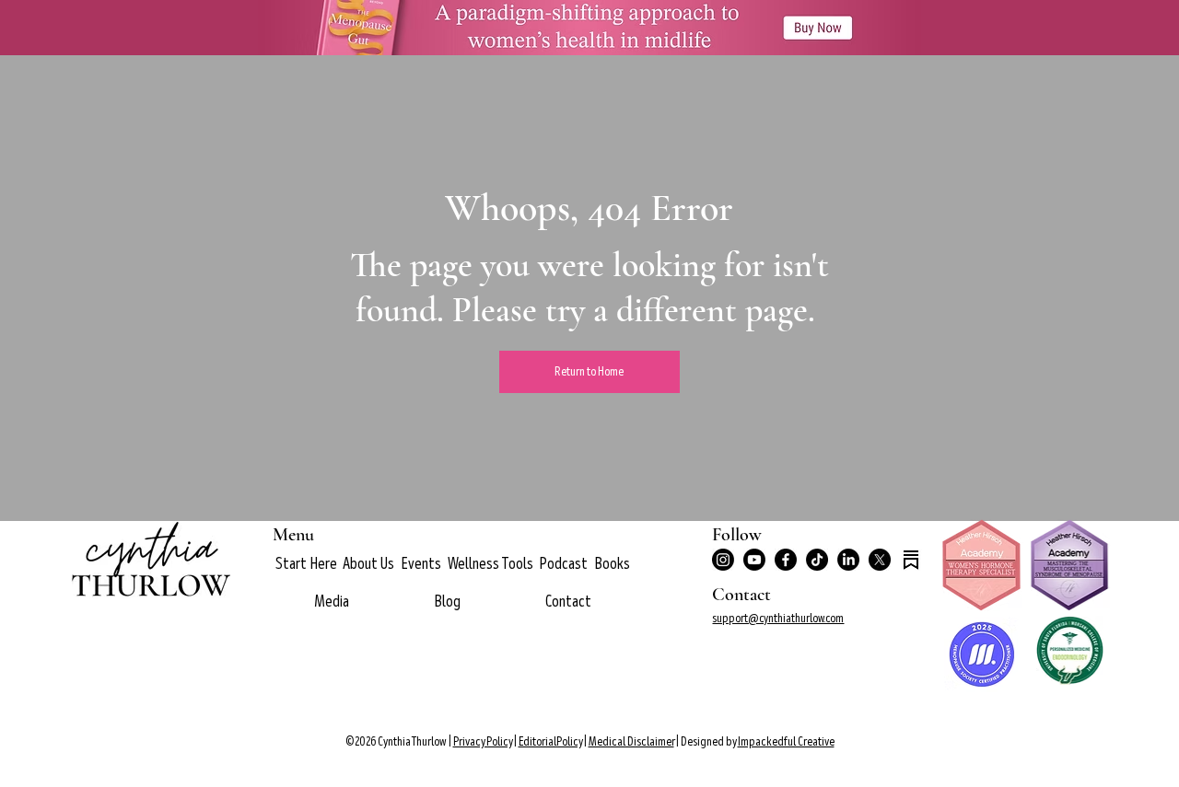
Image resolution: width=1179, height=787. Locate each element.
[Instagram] (723, 560)
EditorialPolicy (550, 741)
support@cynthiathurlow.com (778, 618)
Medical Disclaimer (631, 741)
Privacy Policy (482, 741)
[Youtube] (754, 560)
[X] (880, 560)
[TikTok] (817, 560)
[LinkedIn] (848, 560)
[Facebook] (786, 560)
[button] (369, 564)
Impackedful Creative (786, 741)
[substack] (911, 560)
